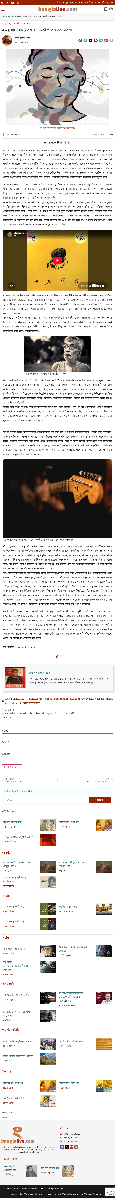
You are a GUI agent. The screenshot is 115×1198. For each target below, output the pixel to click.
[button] (60, 2)
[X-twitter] (7, 2)
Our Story (28, 1194)
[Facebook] (2, 2)
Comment (7, 717)
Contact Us (89, 1194)
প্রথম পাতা (5, 16)
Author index (17, 1194)
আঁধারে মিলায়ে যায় (12, 822)
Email (5, 742)
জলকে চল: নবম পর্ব (69, 1083)
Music (89, 699)
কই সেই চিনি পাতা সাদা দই (16, 995)
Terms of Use (60, 1194)
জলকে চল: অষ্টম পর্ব (13, 1098)
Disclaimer (39, 1194)
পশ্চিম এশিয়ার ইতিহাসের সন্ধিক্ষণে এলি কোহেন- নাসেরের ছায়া (71, 997)
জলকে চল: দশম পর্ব (69, 822)
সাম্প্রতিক (26, 24)
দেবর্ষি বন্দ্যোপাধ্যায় (22, 38)
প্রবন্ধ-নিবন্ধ (16, 16)
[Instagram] (18, 2)
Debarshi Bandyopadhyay (69, 699)
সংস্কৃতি (17, 24)
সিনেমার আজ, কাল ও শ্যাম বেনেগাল (16, 1014)
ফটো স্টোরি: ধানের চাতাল (71, 1041)
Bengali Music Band (41, 699)
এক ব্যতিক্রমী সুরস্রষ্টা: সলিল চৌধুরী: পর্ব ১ (73, 864)
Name (5, 731)
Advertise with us (75, 1194)
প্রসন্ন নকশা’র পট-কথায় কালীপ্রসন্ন (14, 880)
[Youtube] (12, 2)
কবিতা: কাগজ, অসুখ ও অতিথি (18, 837)
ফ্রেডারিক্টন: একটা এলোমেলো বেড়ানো (73, 949)
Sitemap (100, 1194)
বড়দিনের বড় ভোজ (68, 907)
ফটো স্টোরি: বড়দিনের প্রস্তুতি (17, 1041)
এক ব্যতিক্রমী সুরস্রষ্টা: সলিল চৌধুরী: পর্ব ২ (17, 864)
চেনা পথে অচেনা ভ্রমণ (14, 949)
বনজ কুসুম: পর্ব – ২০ (13, 907)
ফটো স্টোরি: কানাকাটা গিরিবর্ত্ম (18, 1056)
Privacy (49, 1194)
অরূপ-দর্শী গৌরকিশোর (10, 1168)
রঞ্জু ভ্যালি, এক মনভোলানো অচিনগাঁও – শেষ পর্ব (17, 966)
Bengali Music (19, 699)
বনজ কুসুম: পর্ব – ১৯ (13, 922)
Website (6, 754)
